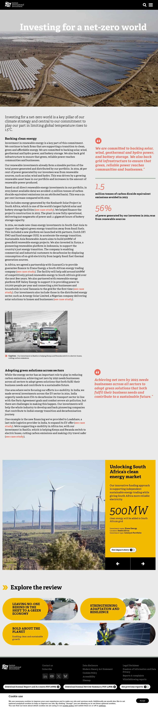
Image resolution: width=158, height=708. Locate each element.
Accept (142, 701)
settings (102, 706)
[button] (117, 563)
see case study (44, 210)
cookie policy (68, 706)
